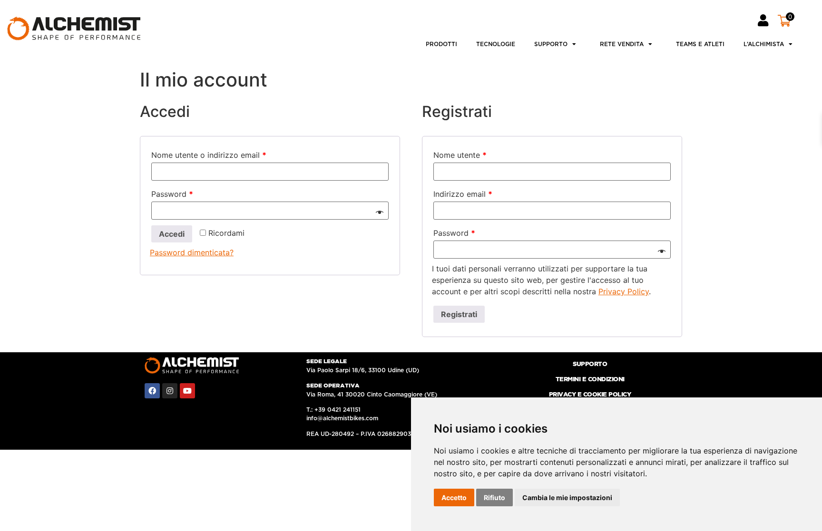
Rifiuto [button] (494, 497)
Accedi (172, 234)
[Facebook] (152, 390)
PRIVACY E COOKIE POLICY (590, 394)
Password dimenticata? (192, 252)
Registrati (459, 314)
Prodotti (441, 44)
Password (172, 194)
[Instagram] (169, 390)
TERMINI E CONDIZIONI (590, 379)
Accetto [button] (454, 497)
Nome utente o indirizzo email (208, 155)
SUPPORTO (590, 364)
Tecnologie (495, 44)
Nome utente (460, 155)
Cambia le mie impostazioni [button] (567, 497)
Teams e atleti (700, 44)
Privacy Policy (623, 291)
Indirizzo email (462, 194)
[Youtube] (187, 390)
